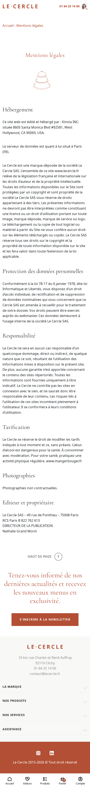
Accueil (9, 783)
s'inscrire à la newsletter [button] (45, 620)
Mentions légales (29, 25)
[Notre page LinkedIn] (51, 753)
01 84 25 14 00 (69, 6)
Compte (80, 783)
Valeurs (27, 783)
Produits (45, 783)
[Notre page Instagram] (38, 753)
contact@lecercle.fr (45, 673)
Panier (62, 782)
